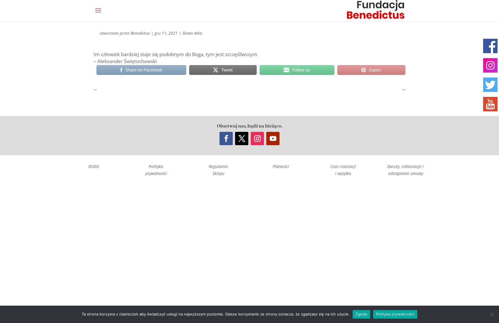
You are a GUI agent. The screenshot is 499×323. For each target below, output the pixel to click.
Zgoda (361, 314)
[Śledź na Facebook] (226, 138)
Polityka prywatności (395, 314)
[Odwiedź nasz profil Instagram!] (490, 65)
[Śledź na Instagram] (257, 138)
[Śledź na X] (241, 138)
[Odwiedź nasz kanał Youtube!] (490, 104)
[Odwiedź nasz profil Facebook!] (490, 46)
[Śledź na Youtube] (273, 138)
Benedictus (140, 33)
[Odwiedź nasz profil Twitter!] (490, 84)
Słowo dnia (192, 33)
